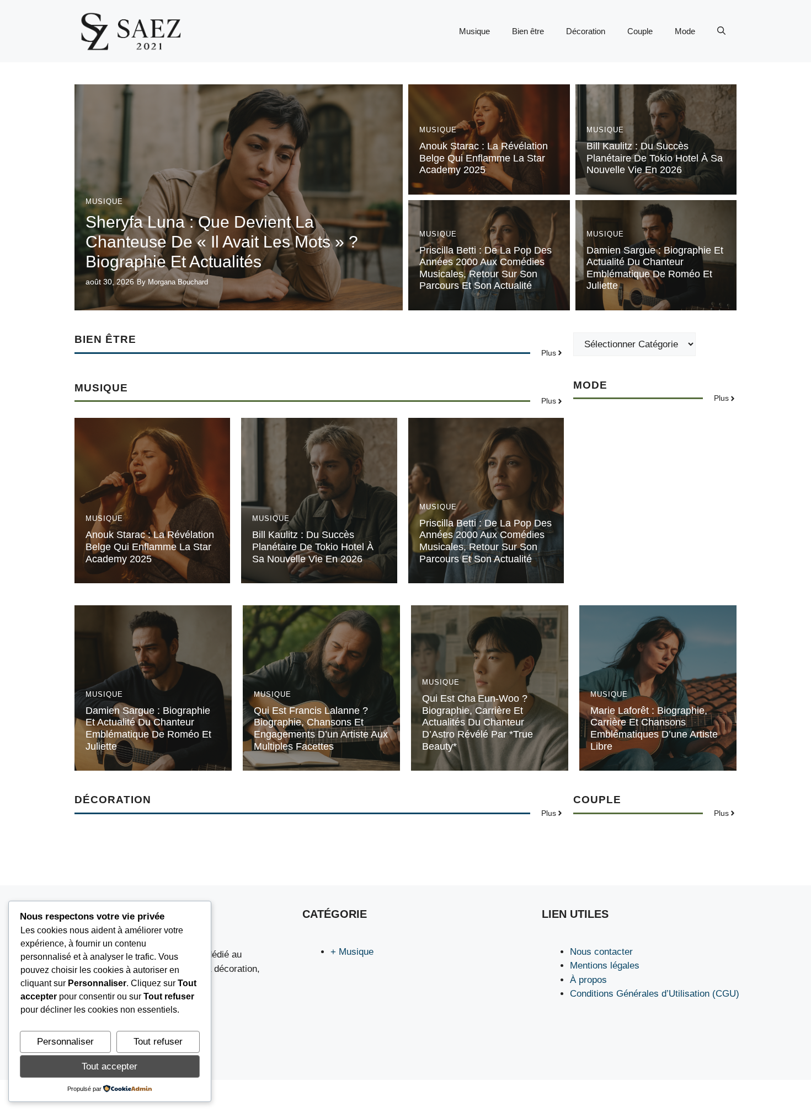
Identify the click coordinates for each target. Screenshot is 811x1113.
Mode (685, 31)
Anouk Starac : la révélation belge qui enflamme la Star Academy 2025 (483, 158)
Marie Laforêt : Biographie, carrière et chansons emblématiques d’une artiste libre (654, 728)
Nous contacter (601, 952)
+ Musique (352, 952)
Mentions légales (604, 965)
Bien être (528, 31)
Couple (640, 31)
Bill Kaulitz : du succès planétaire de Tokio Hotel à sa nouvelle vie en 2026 (654, 158)
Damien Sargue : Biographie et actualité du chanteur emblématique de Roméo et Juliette (654, 268)
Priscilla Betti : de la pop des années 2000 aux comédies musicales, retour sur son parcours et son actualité (485, 268)
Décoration (585, 31)
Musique (474, 31)
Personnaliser (65, 1041)
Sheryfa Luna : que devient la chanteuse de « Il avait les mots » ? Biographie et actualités (222, 242)
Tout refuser (158, 1041)
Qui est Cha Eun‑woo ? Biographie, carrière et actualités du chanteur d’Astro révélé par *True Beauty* (477, 722)
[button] (721, 31)
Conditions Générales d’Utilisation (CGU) (654, 993)
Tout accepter (109, 1066)
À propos (588, 980)
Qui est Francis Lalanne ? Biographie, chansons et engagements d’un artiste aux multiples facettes (321, 728)
